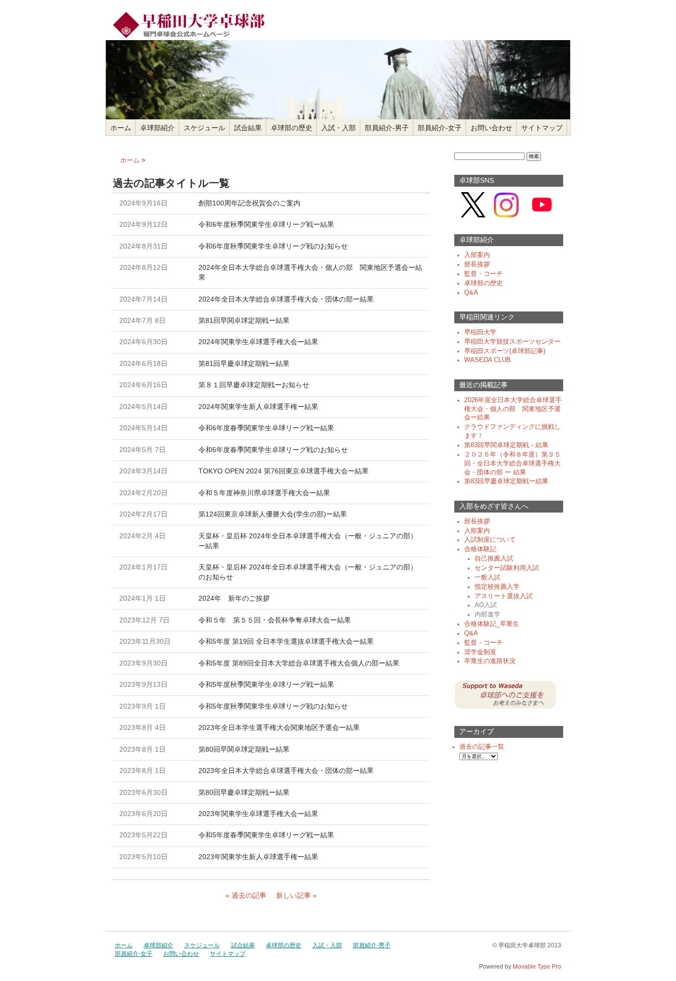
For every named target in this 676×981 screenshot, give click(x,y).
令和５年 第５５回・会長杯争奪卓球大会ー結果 (274, 620)
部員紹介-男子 (387, 128)
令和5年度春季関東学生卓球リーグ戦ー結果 (266, 835)
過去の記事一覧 (481, 746)
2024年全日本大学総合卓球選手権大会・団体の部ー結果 (286, 299)
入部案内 (477, 255)
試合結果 (248, 128)
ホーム (120, 128)
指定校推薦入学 (497, 586)
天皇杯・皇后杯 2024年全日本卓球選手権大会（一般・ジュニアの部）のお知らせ (307, 572)
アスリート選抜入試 (503, 596)
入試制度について (490, 539)
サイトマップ (542, 128)
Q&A (471, 292)
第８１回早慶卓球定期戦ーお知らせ (253, 385)
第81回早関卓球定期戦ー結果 (244, 320)
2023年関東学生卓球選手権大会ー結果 (258, 814)
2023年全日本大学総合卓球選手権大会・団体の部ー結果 (286, 770)
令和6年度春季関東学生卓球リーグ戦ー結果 (266, 428)
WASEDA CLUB (487, 360)
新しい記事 (293, 895)
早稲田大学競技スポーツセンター (512, 341)
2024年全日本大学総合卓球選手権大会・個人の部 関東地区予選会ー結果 (310, 272)
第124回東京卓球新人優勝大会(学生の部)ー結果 (272, 514)
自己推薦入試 (494, 558)
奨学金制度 (480, 652)
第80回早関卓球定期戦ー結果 (244, 749)
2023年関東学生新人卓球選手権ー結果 (258, 857)
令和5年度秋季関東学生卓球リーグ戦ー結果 (266, 684)
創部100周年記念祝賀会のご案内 (249, 203)
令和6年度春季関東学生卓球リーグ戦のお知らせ (273, 450)
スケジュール (204, 128)
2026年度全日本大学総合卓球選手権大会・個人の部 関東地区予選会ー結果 (513, 409)
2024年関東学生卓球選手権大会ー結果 (258, 342)
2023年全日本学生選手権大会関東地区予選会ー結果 (279, 727)
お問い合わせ (491, 128)
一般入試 (487, 577)
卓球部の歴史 (291, 128)
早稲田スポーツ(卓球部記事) (504, 351)
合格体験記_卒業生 (491, 623)
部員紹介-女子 (440, 128)
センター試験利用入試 (507, 568)
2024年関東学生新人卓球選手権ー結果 (258, 407)
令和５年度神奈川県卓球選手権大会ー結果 (264, 493)
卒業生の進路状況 (490, 661)
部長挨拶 (477, 264)
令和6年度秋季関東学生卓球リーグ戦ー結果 (266, 224)
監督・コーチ (483, 273)
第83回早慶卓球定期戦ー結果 (506, 481)
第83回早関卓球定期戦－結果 (506, 445)
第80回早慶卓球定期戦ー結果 (244, 792)
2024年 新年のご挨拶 (234, 598)
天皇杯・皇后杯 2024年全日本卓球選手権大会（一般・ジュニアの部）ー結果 (307, 541)
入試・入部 (338, 128)
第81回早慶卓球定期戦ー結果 (244, 363)
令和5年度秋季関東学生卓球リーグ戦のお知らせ (273, 706)
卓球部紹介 (157, 128)
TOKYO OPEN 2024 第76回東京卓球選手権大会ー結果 (283, 471)
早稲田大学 (480, 332)
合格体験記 (480, 549)
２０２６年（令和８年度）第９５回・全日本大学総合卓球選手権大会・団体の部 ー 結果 (512, 463)
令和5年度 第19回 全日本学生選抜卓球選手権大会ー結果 (286, 641)
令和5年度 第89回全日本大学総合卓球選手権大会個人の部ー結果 (298, 663)
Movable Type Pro (537, 966)
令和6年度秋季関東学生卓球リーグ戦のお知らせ (273, 246)
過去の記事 (249, 895)
